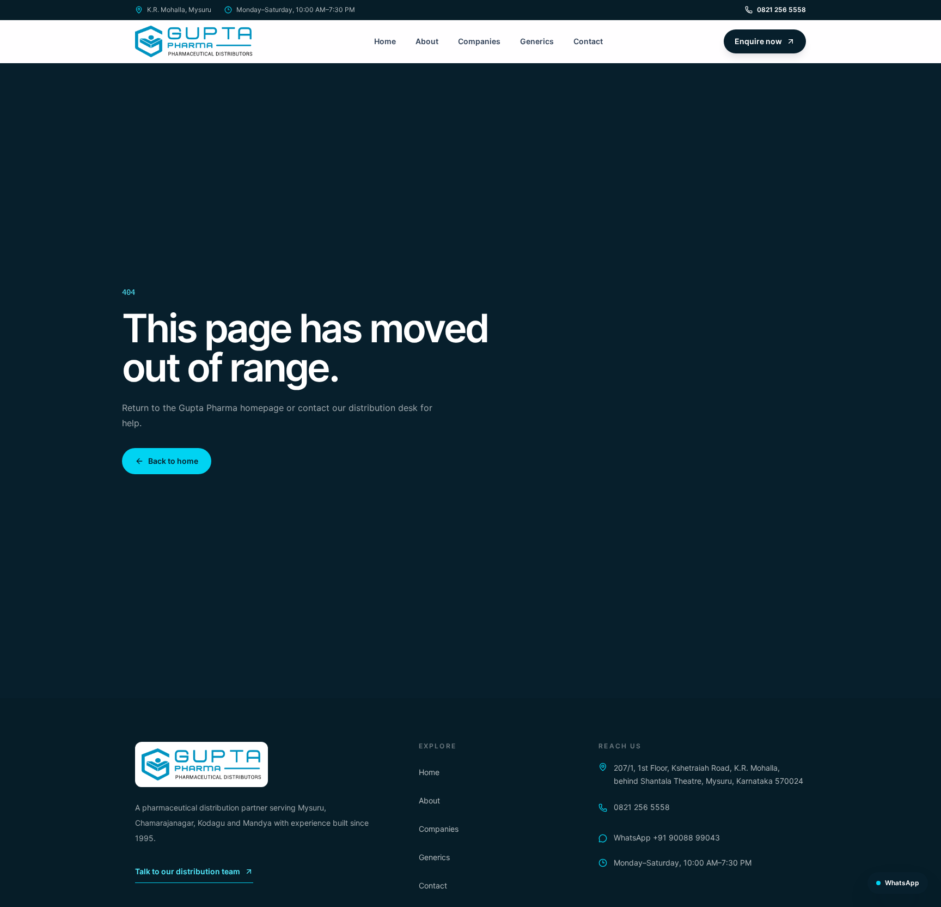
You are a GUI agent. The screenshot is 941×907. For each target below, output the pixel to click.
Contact (588, 41)
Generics (537, 41)
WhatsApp (902, 883)
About (426, 41)
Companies (479, 41)
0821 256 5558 (781, 9)
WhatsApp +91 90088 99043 (667, 837)
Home (385, 41)
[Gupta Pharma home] (194, 41)
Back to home (173, 460)
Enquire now (758, 41)
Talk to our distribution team (187, 871)
